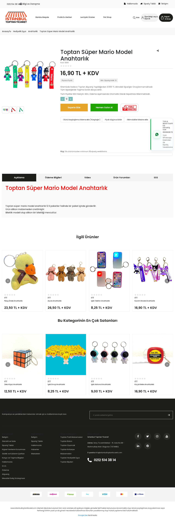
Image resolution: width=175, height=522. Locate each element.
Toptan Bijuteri (66, 462)
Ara (137, 17)
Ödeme (5, 470)
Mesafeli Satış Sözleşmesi (13, 478)
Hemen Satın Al (104, 107)
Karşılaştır (95, 119)
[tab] (19, 177)
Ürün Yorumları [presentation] (121, 177)
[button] (7, 280)
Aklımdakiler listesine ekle (137, 119)
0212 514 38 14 (13, 4)
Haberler (35, 449)
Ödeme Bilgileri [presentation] (53, 177)
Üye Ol (147, 19)
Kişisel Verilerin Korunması (13, 449)
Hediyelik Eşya (19, 31)
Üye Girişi (149, 17)
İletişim (164, 4)
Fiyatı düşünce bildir (113, 119)
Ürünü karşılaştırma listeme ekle (76, 119)
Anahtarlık (33, 31)
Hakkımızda (132, 4)
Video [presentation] (87, 177)
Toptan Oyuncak (67, 445)
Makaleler (35, 453)
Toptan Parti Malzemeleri (71, 437)
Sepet (167, 17)
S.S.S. (4, 466)
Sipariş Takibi (150, 4)
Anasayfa (6, 31)
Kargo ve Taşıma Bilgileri (13, 457)
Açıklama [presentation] (19, 177)
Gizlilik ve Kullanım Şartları (13, 453)
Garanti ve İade (9, 441)
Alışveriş (5, 474)
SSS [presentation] (156, 177)
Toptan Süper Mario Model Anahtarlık (57, 31)
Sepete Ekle (74, 107)
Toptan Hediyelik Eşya (70, 457)
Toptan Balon (66, 441)
